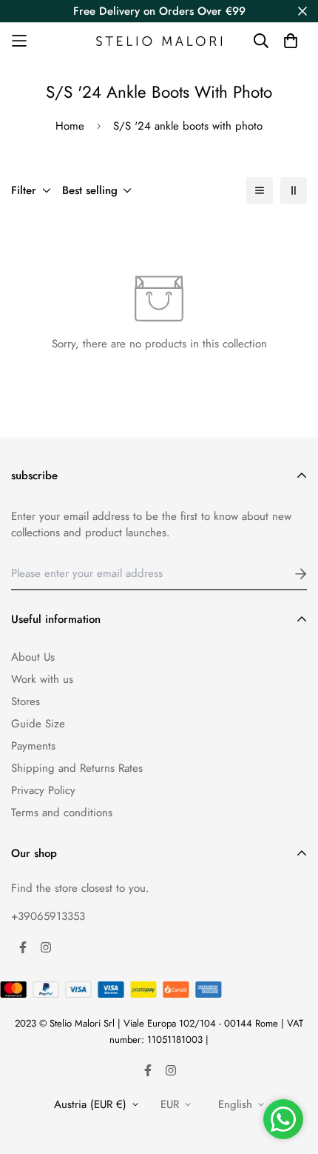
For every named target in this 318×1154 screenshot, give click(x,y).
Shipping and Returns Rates (77, 768)
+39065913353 (48, 916)
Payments (33, 746)
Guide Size (38, 724)
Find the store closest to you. (80, 888)
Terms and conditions (61, 812)
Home (69, 126)
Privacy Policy (43, 790)
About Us (33, 657)
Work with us (42, 679)
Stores (25, 701)
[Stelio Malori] (159, 41)
